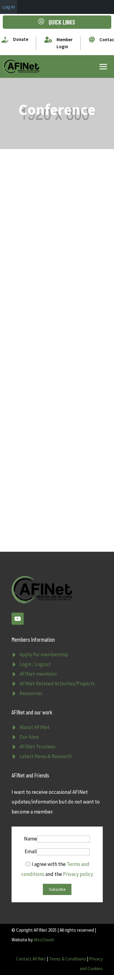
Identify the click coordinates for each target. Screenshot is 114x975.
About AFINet (34, 727)
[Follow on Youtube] (18, 619)
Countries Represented (47, 182)
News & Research (63, 276)
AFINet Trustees (37, 746)
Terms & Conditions (67, 959)
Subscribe (57, 889)
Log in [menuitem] (8, 6)
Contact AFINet (31, 959)
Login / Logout (35, 664)
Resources (30, 693)
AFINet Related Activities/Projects (57, 683)
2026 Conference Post (46, 359)
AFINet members (38, 674)
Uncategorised (63, 191)
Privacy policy (78, 874)
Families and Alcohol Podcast (56, 452)
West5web (44, 940)
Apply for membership (43, 654)
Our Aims (29, 737)
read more (29, 242)
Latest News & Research (45, 756)
